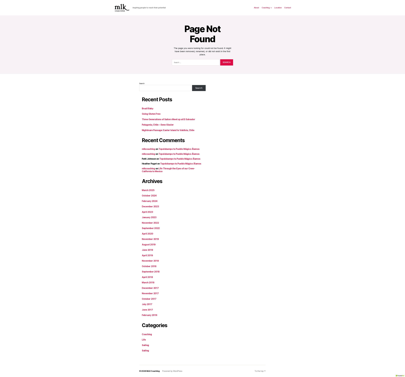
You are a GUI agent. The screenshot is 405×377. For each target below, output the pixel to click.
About (256, 8)
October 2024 (149, 195)
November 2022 (150, 223)
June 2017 (147, 309)
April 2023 (147, 212)
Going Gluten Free (151, 114)
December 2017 (150, 288)
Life (144, 339)
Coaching (266, 8)
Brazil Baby (147, 108)
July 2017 (147, 304)
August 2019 (149, 244)
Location (278, 8)
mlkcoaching (148, 149)
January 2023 (149, 217)
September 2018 (151, 271)
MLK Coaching (153, 371)
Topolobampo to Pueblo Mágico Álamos (179, 149)
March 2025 (148, 190)
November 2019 (150, 239)
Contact (287, 8)
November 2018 (150, 260)
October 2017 (149, 299)
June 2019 (147, 250)
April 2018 (147, 277)
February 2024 (149, 201)
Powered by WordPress (172, 371)
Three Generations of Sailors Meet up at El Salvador (168, 119)
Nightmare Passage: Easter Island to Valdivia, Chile (168, 130)
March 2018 (148, 282)
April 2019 (147, 255)
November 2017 (150, 293)
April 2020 (147, 233)
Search (141, 83)
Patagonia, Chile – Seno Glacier (158, 124)
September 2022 (151, 228)
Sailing (145, 345)
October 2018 (149, 266)
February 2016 (149, 315)
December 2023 (150, 206)
